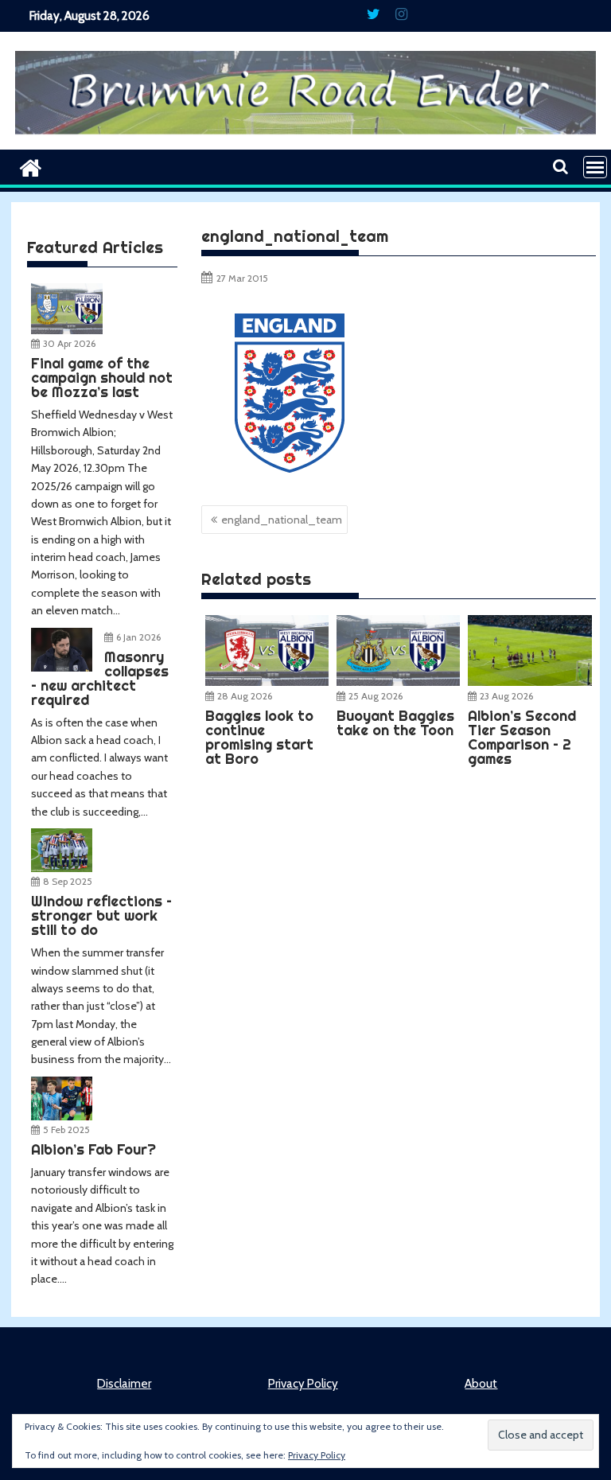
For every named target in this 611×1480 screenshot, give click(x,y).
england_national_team (281, 519)
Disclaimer (124, 1384)
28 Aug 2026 (244, 696)
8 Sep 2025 (67, 881)
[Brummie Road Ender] (305, 140)
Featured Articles (95, 247)
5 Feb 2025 (66, 1129)
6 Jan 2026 (138, 637)
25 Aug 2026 (375, 696)
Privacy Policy (303, 1384)
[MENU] (595, 167)
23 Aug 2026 (506, 696)
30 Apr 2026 (69, 343)
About (481, 1384)
